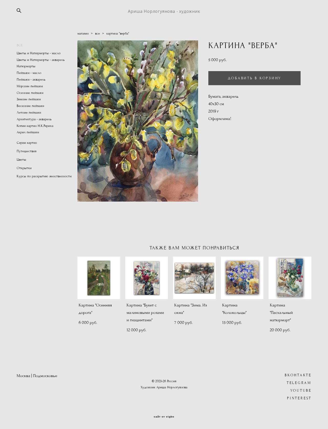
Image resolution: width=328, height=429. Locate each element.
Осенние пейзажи (30, 93)
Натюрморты (26, 66)
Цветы (21, 160)
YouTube (301, 390)
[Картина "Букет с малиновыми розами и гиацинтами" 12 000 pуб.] (146, 278)
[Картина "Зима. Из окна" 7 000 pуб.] (194, 278)
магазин (83, 33)
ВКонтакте (298, 375)
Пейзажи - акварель (31, 80)
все (97, 33)
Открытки (24, 168)
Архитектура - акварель (34, 119)
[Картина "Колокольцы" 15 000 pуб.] (242, 278)
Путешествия (26, 151)
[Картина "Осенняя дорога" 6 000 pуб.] (98, 278)
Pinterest (299, 398)
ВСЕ (20, 45)
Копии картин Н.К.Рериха (35, 126)
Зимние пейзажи (29, 99)
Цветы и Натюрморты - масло (38, 53)
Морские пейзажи (30, 86)
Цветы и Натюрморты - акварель (41, 60)
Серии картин (27, 143)
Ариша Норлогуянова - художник (164, 11)
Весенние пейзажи (30, 106)
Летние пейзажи (29, 113)
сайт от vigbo (164, 416)
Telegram (299, 383)
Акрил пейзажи (28, 132)
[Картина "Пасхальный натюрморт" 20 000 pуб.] (290, 278)
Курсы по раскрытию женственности (44, 176)
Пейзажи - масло (29, 73)
